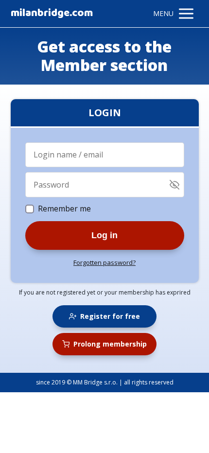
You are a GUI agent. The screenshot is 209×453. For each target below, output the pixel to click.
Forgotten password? (104, 262)
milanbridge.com (52, 13)
